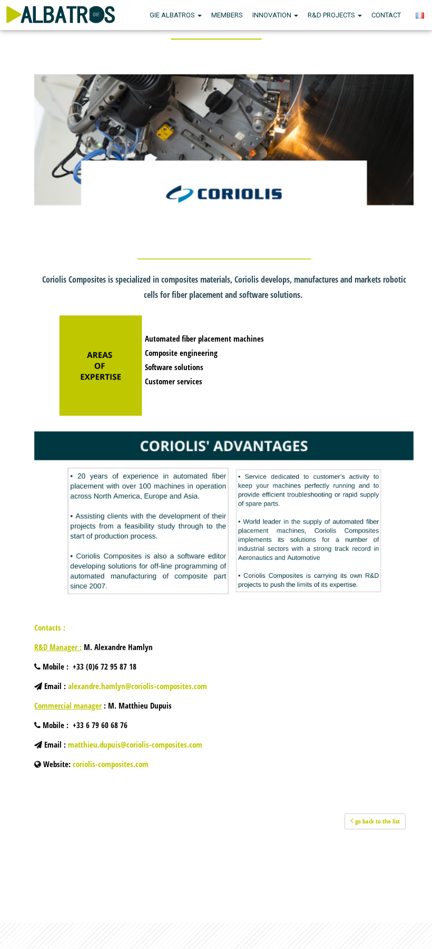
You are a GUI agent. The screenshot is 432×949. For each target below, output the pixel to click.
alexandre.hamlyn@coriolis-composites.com (137, 686)
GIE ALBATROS (173, 15)
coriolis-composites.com (111, 764)
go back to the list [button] (377, 821)
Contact (386, 15)
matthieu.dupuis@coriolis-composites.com (135, 744)
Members (227, 15)
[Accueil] (60, 13)
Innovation (272, 15)
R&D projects (332, 15)
